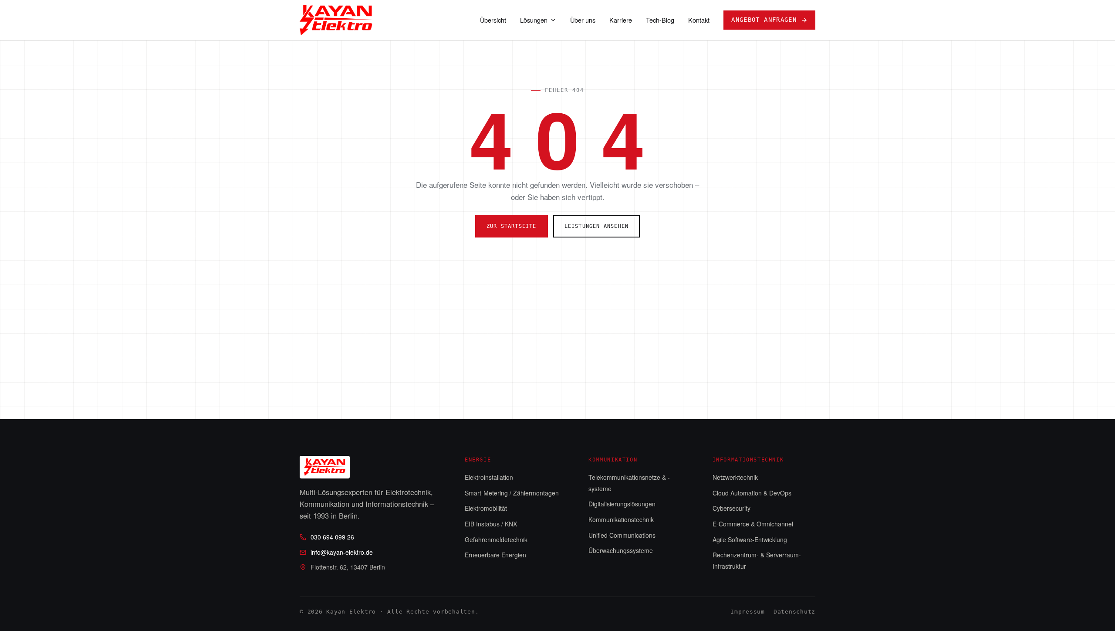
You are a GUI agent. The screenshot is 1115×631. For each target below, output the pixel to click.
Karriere (620, 19)
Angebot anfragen (764, 19)
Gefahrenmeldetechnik (496, 539)
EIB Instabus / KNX (491, 523)
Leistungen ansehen (596, 226)
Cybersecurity (731, 508)
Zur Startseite (512, 226)
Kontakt (699, 19)
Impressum (747, 611)
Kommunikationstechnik (621, 519)
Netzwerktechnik (735, 477)
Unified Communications (621, 535)
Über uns (582, 19)
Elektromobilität (486, 508)
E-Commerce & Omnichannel (753, 523)
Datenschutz (794, 611)
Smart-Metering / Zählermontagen (512, 493)
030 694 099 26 (332, 537)
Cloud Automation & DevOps (752, 493)
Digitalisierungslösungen (621, 503)
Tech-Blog (660, 19)
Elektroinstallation (489, 477)
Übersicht (493, 19)
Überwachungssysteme (620, 550)
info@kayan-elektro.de (342, 552)
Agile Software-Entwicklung (750, 539)
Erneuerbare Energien (495, 554)
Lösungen (533, 19)
